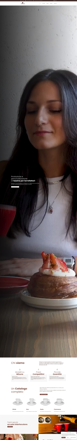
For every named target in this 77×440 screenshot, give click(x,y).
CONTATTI (51, 3)
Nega (67, 437)
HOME (40, 3)
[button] (75, 432)
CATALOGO (55, 3)
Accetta (63, 437)
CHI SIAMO (43, 3)
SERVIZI (47, 3)
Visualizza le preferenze (73, 437)
